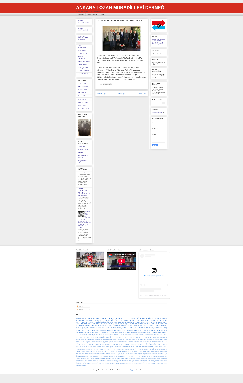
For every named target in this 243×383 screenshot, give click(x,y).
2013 (91, 334)
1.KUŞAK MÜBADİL (81, 329)
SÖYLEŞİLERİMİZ (83, 67)
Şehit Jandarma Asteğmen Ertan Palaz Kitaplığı (135, 363)
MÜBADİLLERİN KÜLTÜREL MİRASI (113, 351)
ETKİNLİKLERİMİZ (152, 318)
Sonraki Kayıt (101, 93)
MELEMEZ (78, 349)
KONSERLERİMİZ (106, 346)
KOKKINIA (99, 346)
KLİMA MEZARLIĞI (86, 346)
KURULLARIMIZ (130, 346)
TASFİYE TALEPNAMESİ (96, 325)
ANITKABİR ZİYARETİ (100, 329)
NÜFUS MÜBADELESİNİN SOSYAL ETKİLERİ (119, 353)
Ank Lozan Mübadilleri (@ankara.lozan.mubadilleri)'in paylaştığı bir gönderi (162, 295)
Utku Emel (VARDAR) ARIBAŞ (97, 360)
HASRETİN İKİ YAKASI (136, 343)
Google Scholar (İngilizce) (82, 161)
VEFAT (165, 322)
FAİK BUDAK (136, 341)
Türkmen (82, 360)
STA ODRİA (95, 356)
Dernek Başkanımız (142, 339)
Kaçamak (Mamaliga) (84, 173)
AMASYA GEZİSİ (132, 334)
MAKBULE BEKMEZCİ (127, 348)
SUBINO (100, 356)
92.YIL (77, 327)
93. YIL (81, 327)
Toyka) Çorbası (97, 358)
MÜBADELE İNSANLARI (160, 324)
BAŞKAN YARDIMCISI (131, 336)
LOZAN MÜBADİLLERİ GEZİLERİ (124, 327)
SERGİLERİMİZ (82, 64)
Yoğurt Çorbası (150, 360)
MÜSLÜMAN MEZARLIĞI (145, 351)
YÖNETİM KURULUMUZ (136, 325)
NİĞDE (88, 325)
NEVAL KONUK (146, 327)
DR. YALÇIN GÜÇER (150, 329)
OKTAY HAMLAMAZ (138, 353)
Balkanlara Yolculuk (147, 336)
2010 (89, 334)
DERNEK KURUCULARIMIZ (83, 21)
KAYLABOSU (79, 346)
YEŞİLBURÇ (79, 324)
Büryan (89, 337)
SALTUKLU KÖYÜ (163, 355)
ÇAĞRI (94, 361)
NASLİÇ (78, 353)
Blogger (132, 370)
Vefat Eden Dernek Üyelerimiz (159, 332)
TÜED (106, 358)
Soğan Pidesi (129, 356)
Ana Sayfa (121, 93)
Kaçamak (144, 346)
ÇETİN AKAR (100, 361)
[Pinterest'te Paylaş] (111, 84)
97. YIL (118, 334)
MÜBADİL (89, 320)
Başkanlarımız (84, 337)
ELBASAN (165, 339)
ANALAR (147, 334)
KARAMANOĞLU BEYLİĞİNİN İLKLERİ (132, 344)
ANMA (81, 336)
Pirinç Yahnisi (158, 353)
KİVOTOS (87, 348)
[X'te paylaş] (108, 84)
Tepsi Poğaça (87, 358)
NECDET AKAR (138, 327)
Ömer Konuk (129, 361)
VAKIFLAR (106, 360)
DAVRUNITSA (160, 337)
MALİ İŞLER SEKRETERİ (138, 348)
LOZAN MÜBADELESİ (137, 330)
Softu (124, 356)
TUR (79, 358)
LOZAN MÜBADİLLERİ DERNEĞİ (104, 348)
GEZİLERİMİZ (82, 50)
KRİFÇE (120, 346)
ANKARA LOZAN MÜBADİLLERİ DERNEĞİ (121, 7)
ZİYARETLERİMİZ (83, 74)
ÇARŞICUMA (79, 361)
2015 (94, 334)
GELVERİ (149, 341)
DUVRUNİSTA (134, 339)
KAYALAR (159, 344)
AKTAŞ (126, 334)
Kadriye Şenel (138, 346)
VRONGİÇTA (118, 360)
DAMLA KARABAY (152, 337)
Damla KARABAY (83, 86)
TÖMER (103, 358)
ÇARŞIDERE (85, 361)
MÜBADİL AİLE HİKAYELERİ (131, 322)
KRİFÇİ (100, 330)
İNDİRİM (156, 361)
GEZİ (158, 329)
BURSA (140, 336)
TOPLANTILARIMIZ (84, 71)
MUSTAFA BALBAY (103, 349)
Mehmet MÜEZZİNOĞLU (118, 349)
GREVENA (113, 327)
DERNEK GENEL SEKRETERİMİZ (94, 339)
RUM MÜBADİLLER (104, 355)
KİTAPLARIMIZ (150, 324)
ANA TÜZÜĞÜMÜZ (140, 334)
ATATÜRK (145, 325)
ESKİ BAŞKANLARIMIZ (111, 341)
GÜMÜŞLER (87, 343)
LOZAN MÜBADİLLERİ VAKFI (150, 330)
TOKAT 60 (164, 356)
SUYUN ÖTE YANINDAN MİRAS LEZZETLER (113, 356)
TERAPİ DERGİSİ (158, 356)
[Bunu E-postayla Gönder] (104, 84)
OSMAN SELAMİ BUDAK (114, 332)
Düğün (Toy (149, 339)
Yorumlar (80, 309)
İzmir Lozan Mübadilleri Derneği (108, 363)
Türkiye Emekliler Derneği (138, 358)
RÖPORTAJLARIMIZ (84, 61)
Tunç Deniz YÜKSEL (84, 108)
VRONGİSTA (112, 360)
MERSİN (83, 349)
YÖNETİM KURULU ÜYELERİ (121, 325)
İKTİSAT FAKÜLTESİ (149, 361)
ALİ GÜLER (87, 327)
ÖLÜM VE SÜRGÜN (120, 361)
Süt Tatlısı (134, 356)
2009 (86, 334)
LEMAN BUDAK (92, 348)
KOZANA (116, 346)
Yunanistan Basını (83, 149)
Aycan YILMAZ (82, 83)
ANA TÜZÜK (81, 14)
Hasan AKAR (81, 96)
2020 (100, 334)
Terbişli (92, 358)
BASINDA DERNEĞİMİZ (82, 46)
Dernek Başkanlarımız (95, 327)
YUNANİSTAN (87, 324)
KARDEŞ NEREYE (145, 344)
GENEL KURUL (106, 327)
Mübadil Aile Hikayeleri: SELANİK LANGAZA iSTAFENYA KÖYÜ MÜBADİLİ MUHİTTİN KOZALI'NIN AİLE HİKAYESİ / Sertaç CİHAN (84, 219)
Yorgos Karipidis (143, 360)
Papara (153, 353)
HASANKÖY (128, 343)
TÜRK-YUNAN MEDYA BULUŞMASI (116, 358)
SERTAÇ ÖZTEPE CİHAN (132, 332)
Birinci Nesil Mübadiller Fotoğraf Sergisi (109, 324)
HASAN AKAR (145, 322)
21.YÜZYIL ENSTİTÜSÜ (106, 334)
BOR (137, 336)
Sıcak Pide (139, 356)
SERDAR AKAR (158, 327)
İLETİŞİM (102, 14)
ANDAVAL (151, 334)
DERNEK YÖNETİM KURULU (118, 339)
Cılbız (146, 337)
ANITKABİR (95, 324)
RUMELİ (123, 332)
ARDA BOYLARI (87, 336)
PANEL (152, 327)
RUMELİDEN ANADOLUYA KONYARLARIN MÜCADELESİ (132, 355)
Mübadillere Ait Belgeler (156, 351)
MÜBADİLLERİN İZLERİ (127, 351)
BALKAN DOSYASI (121, 336)
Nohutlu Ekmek (105, 353)
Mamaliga (110, 349)
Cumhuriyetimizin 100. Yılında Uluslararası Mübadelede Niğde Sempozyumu (128, 337)
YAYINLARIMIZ (124, 360)
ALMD (132, 320)
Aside (115, 336)
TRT (77, 358)
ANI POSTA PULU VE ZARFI (160, 334)
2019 (97, 334)
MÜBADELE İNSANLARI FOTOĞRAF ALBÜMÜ (140, 349)
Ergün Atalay (130, 341)
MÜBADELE (141, 318)
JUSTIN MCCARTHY (93, 344)
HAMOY (123, 343)
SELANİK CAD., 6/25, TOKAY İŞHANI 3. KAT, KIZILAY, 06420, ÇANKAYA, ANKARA (158, 41)
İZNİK (88, 363)
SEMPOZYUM (83, 356)
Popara (81, 355)
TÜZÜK (130, 358)
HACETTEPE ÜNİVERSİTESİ (103, 343)
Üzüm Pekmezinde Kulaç (138, 361)
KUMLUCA (124, 346)
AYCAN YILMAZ (118, 322)
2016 (88, 329)
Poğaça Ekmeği (86, 355)
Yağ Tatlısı (137, 360)
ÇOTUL (105, 361)
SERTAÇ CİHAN (162, 320)
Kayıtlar (80, 306)
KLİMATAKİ (93, 346)
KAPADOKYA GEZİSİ (117, 344)
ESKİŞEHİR (119, 341)
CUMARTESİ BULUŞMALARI (105, 337)
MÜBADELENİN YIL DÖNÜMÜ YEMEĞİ (91, 332)
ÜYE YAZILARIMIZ (122, 320)
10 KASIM (82, 334)
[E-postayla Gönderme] (100, 84)
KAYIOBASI (164, 344)
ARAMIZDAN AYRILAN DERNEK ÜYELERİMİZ (83, 38)
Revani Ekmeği (148, 355)
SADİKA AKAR (155, 355)
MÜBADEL (127, 349)
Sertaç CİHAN (82, 105)
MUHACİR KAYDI (95, 349)
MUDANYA (88, 349)
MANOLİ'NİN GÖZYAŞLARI (150, 348)
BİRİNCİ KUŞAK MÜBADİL (127, 324)
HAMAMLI (119, 343)
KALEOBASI (109, 344)
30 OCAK (114, 334)
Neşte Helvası (98, 353)
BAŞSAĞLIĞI (120, 329)
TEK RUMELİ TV (150, 356)
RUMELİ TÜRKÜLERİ (114, 355)
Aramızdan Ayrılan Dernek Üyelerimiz (106, 336)
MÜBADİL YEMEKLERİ (81, 57)
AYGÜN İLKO (94, 336)
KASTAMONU (153, 344)
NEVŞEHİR (105, 332)
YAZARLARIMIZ (163, 325)
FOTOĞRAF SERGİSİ (140, 324)
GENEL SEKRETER (156, 341)
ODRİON (131, 353)
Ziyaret (78, 334)
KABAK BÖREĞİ (102, 344)
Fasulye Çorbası (143, 341)
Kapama (104, 330)
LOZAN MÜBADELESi (156, 322)
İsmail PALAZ (82, 99)
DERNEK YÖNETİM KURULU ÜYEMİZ (134, 329)
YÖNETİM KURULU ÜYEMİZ (160, 360)
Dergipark (81, 152)
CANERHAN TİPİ (94, 337)
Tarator (82, 358)
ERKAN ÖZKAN (95, 341)
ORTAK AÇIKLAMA (147, 353)
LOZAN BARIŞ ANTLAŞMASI (123, 330)
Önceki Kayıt (142, 93)
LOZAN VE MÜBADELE (117, 348)
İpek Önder (92, 363)
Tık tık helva (87, 360)
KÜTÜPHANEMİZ (83, 53)
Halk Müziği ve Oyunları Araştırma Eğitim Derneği (153, 343)
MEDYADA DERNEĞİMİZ (161, 348)
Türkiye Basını (82, 146)
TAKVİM (165, 327)
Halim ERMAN (82, 93)
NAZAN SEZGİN (83, 353)
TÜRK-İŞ (126, 358)
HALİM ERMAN (113, 343)
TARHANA (144, 356)
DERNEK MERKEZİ (107, 339)
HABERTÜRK (93, 343)
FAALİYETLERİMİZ (126, 318)
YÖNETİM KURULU (92, 14)
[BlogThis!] (106, 84)
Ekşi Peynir (124, 341)
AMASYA (92, 329)
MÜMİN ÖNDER (135, 351)
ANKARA (78, 336)
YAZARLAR (98, 320)
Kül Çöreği (82, 348)
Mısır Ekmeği (164, 351)
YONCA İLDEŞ (131, 360)
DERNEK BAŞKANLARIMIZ (83, 29)
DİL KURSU (155, 339)
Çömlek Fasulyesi (111, 361)
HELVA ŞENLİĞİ (87, 330)
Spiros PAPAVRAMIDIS (145, 332)
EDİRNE (160, 339)
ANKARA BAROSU (112, 329)
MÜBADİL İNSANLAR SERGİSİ (98, 351)
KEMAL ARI (95, 330)
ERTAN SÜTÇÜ (102, 341)
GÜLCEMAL (81, 343)
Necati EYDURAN (83, 102)
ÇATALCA (90, 361)
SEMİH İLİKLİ (90, 356)
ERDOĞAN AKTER (80, 341)
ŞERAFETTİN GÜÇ (120, 363)
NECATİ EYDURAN (81, 325)
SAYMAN (78, 356)
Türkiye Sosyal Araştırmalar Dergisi (152, 358)
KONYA (111, 346)
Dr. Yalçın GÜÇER (83, 89)
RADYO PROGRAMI (95, 355)
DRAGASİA (128, 339)
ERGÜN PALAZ (88, 341)
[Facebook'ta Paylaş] (109, 84)
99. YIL (122, 334)
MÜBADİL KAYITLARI (86, 351)
